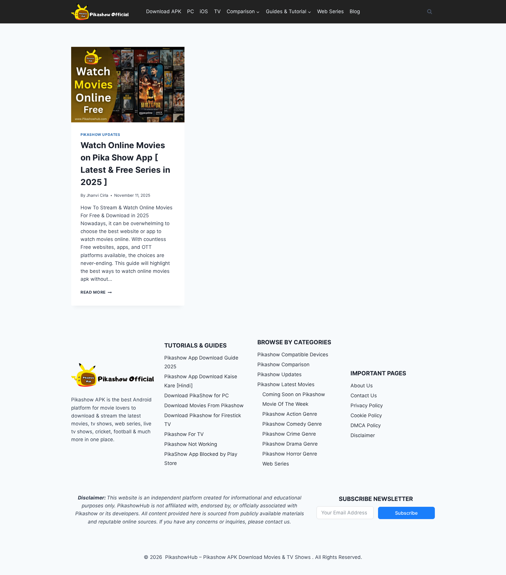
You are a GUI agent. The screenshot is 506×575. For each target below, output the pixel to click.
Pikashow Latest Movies (285, 384)
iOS (204, 11)
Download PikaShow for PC (196, 395)
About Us (362, 386)
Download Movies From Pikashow (204, 405)
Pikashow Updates (100, 134)
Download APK (163, 11)
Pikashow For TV (184, 434)
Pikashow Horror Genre (289, 454)
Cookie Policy (366, 415)
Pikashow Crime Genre (289, 434)
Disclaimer (363, 435)
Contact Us (364, 395)
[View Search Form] (429, 11)
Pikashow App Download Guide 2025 (201, 362)
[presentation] (127, 84)
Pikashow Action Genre (289, 414)
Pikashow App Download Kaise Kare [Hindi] (200, 381)
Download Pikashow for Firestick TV (202, 420)
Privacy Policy (367, 405)
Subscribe (406, 513)
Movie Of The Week (285, 404)
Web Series (330, 11)
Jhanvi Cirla (97, 195)
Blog (355, 11)
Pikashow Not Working (190, 444)
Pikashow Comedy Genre (292, 424)
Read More (96, 292)
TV (217, 11)
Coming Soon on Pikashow (293, 394)
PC (190, 11)
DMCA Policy (366, 425)
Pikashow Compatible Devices (292, 354)
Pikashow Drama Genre (290, 444)
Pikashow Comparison (283, 364)
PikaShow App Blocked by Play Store (200, 458)
